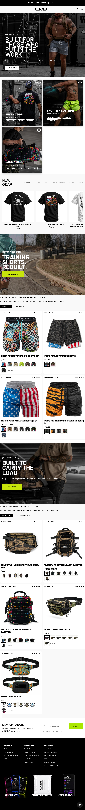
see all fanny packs (23, 515)
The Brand (7, 749)
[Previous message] (3, 3)
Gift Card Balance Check (52, 765)
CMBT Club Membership (31, 755)
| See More (42, 3)
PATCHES (71, 182)
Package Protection (50, 755)
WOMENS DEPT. (20, 306)
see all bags (6, 515)
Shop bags (12, 487)
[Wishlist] (80, 805)
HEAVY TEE (42, 182)
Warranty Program (30, 752)
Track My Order (49, 749)
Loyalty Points (28, 759)
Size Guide (27, 749)
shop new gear (12, 67)
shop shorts (13, 274)
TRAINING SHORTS (58, 182)
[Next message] (80, 3)
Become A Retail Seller (11, 755)
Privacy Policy (28, 762)
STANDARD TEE (28, 182)
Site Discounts (8, 752)
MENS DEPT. (5, 306)
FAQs (45, 759)
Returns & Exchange (50, 752)
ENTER (75, 726)
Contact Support (49, 762)
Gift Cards (7, 759)
